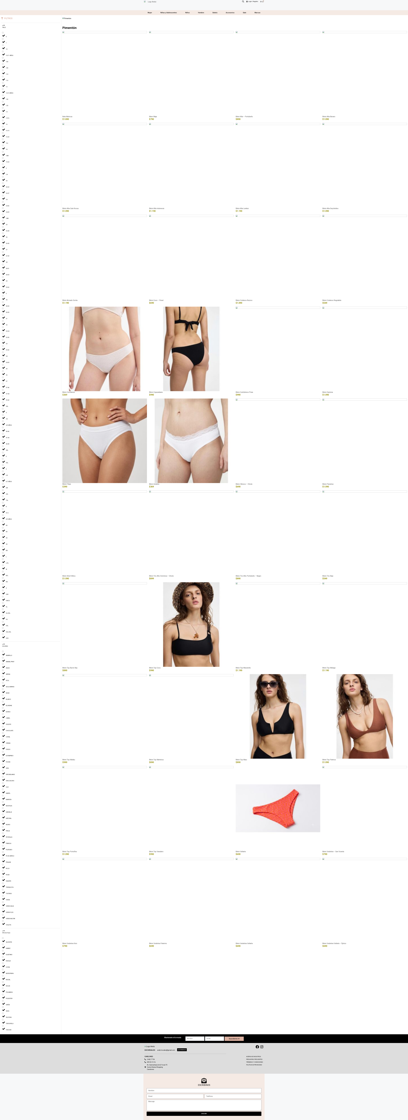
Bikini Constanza (68, 392)
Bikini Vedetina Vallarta (244, 943)
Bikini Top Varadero (156, 852)
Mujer (150, 13)
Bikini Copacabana (156, 392)
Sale (244, 13)
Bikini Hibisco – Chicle (244, 484)
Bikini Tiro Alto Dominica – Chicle (161, 576)
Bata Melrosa (67, 117)
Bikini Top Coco (155, 668)
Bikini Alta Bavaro (328, 117)
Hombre (201, 13)
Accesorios (230, 13)
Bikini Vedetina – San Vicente (333, 852)
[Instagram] (262, 1047)
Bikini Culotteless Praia (244, 392)
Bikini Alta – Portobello (244, 117)
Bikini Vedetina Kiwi (69, 943)
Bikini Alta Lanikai (242, 208)
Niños (187, 13)
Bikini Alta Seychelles (330, 208)
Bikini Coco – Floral (156, 300)
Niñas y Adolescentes (168, 13)
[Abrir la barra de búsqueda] (243, 1)
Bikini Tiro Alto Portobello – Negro (248, 576)
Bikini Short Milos (68, 576)
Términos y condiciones (254, 1062)
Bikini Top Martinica (156, 760)
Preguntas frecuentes (254, 1059)
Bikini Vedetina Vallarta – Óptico (334, 943)
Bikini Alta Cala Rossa (70, 208)
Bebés (215, 13)
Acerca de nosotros (253, 1056)
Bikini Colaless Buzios (244, 300)
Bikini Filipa (66, 484)
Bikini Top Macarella (243, 668)
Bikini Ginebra (154, 484)
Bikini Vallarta (241, 852)
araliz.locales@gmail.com (166, 1050)
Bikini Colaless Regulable (331, 300)
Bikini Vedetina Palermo (158, 943)
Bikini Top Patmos (329, 760)
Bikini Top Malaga (328, 668)
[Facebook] (257, 1047)
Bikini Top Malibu (68, 760)
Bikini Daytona (327, 392)
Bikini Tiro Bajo (327, 576)
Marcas (257, 13)
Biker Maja (153, 117)
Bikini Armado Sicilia (69, 300)
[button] (30, 26)
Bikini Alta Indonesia (156, 208)
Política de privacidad (254, 1065)
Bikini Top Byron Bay (69, 668)
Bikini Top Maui (241, 760)
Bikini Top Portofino (69, 852)
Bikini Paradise (328, 484)
